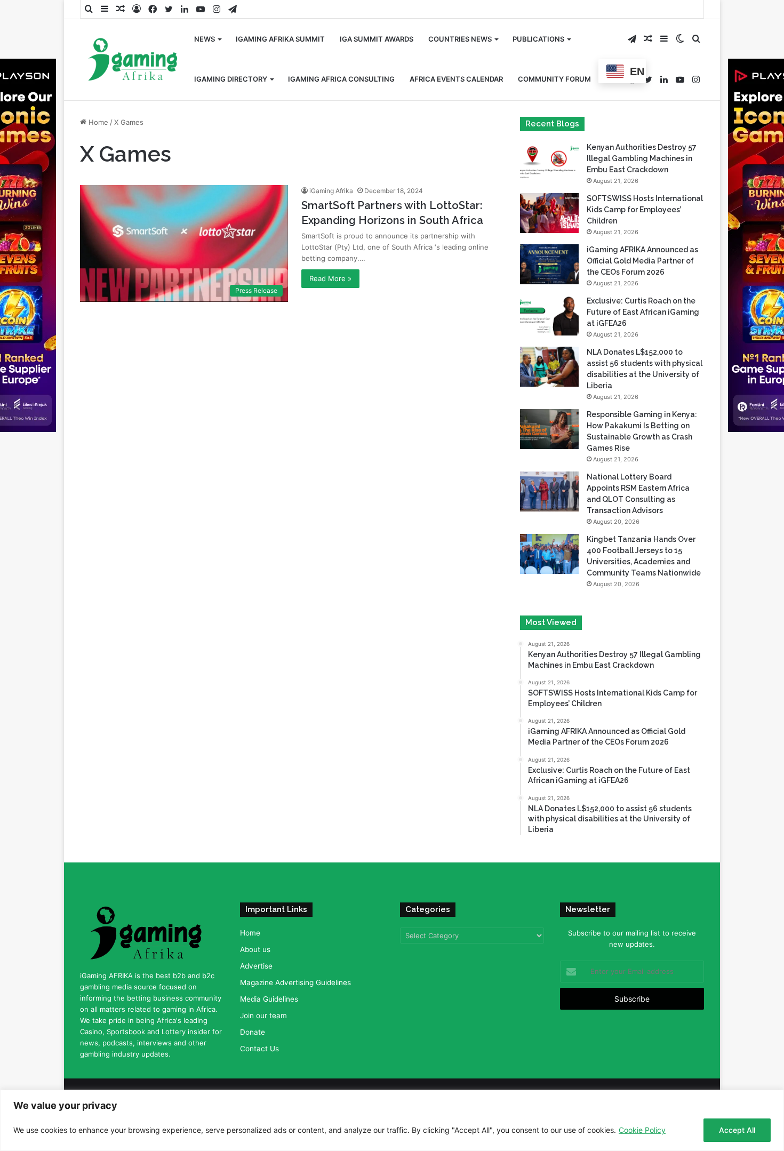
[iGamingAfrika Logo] (133, 60)
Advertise (256, 966)
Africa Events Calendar (456, 79)
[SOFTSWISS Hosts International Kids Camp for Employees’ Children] (549, 213)
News (204, 39)
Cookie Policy (642, 1129)
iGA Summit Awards (376, 39)
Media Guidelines (269, 999)
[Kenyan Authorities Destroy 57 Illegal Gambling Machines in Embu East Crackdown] (549, 162)
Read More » (330, 278)
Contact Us (259, 1048)
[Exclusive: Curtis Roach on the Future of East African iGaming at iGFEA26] (549, 315)
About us (255, 949)
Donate (252, 1032)
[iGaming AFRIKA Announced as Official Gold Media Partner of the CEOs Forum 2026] (549, 264)
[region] (392, 1120)
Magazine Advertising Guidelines (295, 982)
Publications (538, 39)
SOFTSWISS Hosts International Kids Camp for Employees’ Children (645, 209)
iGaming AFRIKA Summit (280, 39)
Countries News (460, 39)
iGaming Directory (230, 79)
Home (97, 122)
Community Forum (554, 79)
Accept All (737, 1129)
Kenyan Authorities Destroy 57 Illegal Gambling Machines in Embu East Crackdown (642, 158)
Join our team (263, 1015)
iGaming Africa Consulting (341, 79)
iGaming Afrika (331, 191)
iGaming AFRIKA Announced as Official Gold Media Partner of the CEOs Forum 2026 (642, 260)
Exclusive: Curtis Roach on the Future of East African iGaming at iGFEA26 (643, 312)
